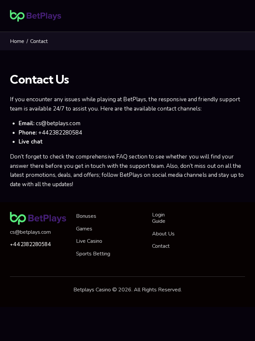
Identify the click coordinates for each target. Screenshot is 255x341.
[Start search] (241, 17)
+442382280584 (59, 133)
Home (17, 41)
